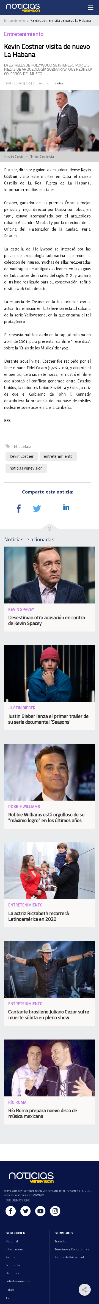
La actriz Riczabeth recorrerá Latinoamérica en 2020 (38, 916)
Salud (10, 1290)
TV (7, 1298)
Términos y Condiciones (71, 1249)
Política (10, 1257)
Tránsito (60, 1241)
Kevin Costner (22, 456)
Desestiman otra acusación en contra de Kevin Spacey (46, 620)
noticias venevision (26, 468)
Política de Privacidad (69, 1257)
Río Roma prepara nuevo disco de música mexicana (42, 1113)
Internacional (15, 1249)
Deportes (12, 1273)
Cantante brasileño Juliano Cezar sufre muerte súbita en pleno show (48, 1014)
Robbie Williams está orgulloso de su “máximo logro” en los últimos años (46, 817)
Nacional (12, 1241)
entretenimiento (58, 456)
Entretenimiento (14, 20)
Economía (13, 1265)
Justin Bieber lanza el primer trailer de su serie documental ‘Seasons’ (48, 719)
